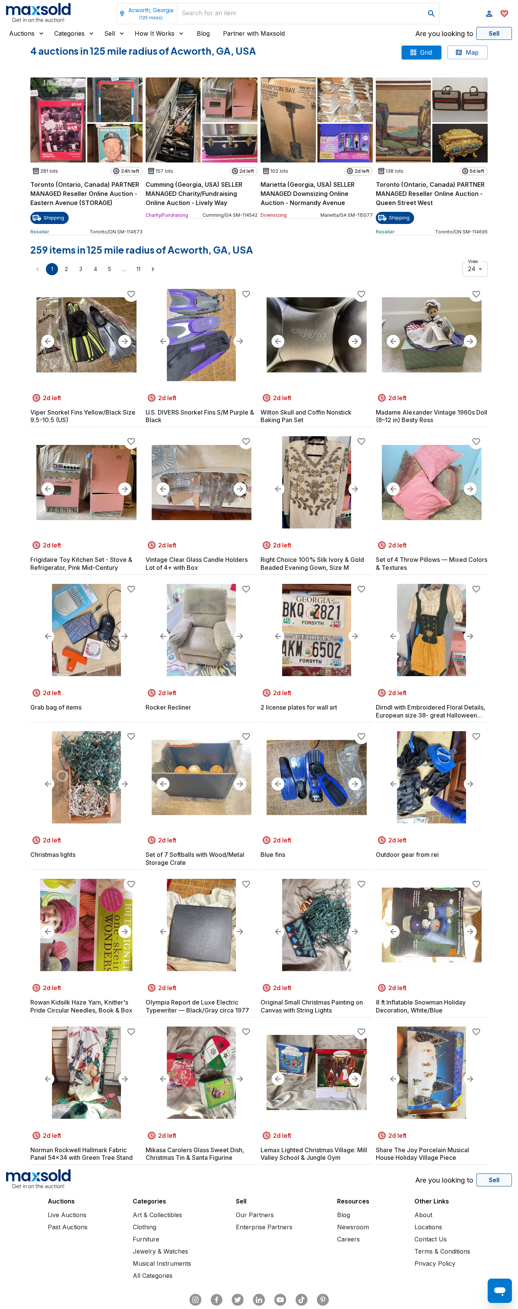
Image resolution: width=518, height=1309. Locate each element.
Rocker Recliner (168, 707)
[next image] (124, 341)
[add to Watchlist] (131, 294)
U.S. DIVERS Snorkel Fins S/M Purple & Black (200, 416)
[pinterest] (323, 1300)
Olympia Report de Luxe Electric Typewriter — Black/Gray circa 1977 (197, 1006)
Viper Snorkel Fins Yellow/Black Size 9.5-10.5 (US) (82, 416)
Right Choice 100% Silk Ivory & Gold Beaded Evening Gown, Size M (312, 563)
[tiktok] (301, 1300)
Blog (203, 33)
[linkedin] (259, 1300)
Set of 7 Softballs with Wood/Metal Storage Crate (195, 858)
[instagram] (195, 1300)
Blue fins (273, 854)
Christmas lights (52, 854)
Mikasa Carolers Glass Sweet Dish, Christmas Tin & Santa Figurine (195, 1154)
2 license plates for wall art (299, 707)
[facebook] (216, 1300)
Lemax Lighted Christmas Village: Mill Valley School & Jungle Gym (314, 1154)
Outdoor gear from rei (407, 854)
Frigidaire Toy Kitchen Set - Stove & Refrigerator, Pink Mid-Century (81, 563)
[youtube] (280, 1300)
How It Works (154, 33)
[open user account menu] (489, 13)
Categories (69, 33)
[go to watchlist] (504, 13)
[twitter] (238, 1300)
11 (138, 269)
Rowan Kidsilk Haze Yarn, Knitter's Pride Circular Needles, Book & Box (81, 1006)
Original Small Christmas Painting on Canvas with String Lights (312, 1006)
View (473, 261)
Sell (109, 33)
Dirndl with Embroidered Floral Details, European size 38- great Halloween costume (430, 711)
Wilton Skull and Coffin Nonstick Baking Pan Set (306, 416)
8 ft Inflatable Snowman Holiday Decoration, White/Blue (421, 1006)
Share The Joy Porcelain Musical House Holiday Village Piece (422, 1154)
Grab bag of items (56, 707)
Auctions (22, 33)
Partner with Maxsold (254, 33)
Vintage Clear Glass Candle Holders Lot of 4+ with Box (197, 563)
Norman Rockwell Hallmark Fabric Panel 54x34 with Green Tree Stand (81, 1154)
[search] (431, 13)
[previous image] (47, 341)
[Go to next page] (153, 269)
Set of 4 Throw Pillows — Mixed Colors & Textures (431, 563)
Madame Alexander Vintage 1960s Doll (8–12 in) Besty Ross (431, 416)
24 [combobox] (472, 269)
